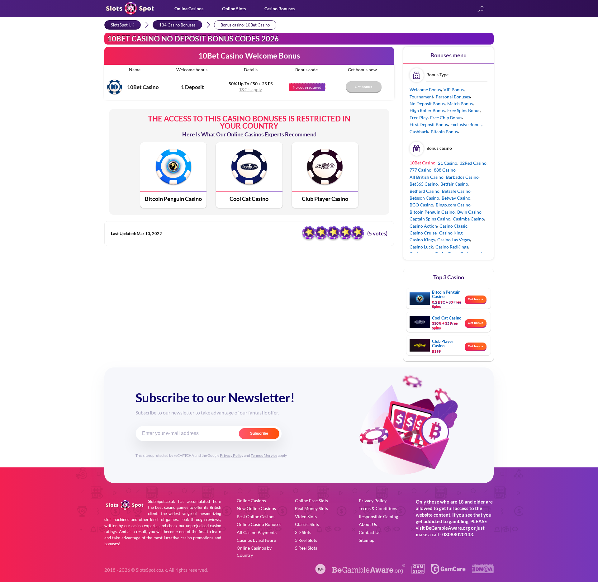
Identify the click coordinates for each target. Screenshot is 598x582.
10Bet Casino (143, 87)
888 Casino (445, 170)
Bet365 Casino (424, 184)
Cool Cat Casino (249, 198)
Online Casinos (188, 8)
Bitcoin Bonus (444, 131)
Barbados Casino (462, 177)
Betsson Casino (424, 198)
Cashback (419, 131)
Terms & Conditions (378, 508)
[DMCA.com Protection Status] (483, 571)
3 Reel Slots (306, 540)
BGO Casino (421, 204)
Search (480, 9)
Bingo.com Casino (453, 204)
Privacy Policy (231, 455)
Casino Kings (422, 239)
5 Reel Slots (306, 548)
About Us (368, 524)
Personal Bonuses (453, 96)
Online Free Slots (311, 500)
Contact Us (369, 532)
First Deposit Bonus (429, 124)
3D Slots (303, 532)
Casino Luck (421, 246)
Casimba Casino (468, 218)
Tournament (421, 96)
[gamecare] (448, 572)
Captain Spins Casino (430, 218)
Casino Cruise (423, 232)
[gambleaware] (369, 572)
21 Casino (447, 163)
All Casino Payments (257, 532)
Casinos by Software (256, 540)
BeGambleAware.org (448, 528)
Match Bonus (460, 103)
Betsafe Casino (456, 191)
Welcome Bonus (425, 89)
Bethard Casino (424, 191)
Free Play (419, 117)
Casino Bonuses (279, 8)
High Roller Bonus (427, 110)
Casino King (451, 232)
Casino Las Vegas (453, 239)
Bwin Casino (469, 212)
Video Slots (306, 516)
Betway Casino (456, 198)
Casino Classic (453, 226)
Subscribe (259, 433)
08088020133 (457, 534)
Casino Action (423, 226)
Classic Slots (307, 524)
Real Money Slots (311, 508)
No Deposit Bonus (427, 103)
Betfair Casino (454, 184)
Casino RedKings (451, 246)
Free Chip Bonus (446, 117)
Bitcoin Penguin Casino (173, 198)
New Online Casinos (256, 508)
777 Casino (420, 170)
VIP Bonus (454, 89)
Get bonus (475, 299)
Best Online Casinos (256, 516)
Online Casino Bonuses (259, 524)
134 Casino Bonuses (177, 24)
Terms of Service (264, 455)
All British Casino (427, 177)
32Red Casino (473, 163)
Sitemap (366, 540)
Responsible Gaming (378, 516)
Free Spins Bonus (463, 110)
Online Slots (234, 8)
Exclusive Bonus (466, 124)
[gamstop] (418, 572)
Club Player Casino (325, 198)
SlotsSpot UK (122, 24)
